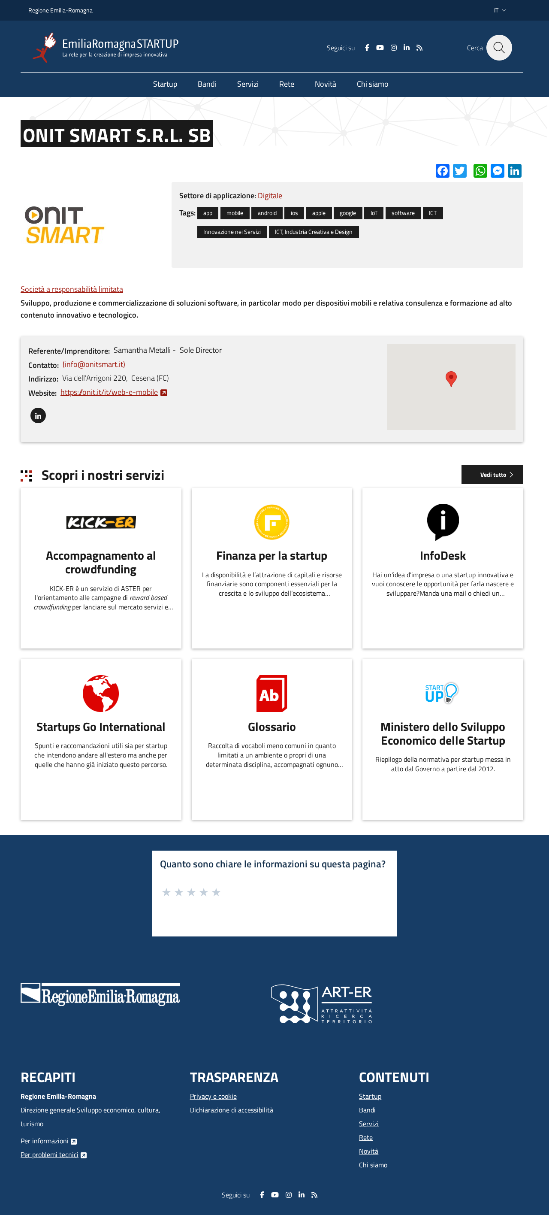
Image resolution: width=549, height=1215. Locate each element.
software (403, 213)
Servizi (369, 1123)
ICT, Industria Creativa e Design (314, 231)
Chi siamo (373, 1165)
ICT (433, 213)
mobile (234, 213)
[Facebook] (367, 47)
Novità (368, 1151)
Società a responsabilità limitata (72, 289)
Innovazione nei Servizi (232, 231)
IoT (374, 213)
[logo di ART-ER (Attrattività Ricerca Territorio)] (321, 1003)
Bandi (367, 1110)
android (267, 213)
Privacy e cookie (213, 1096)
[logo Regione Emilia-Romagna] (100, 993)
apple (319, 213)
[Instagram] (393, 47)
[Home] (109, 48)
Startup (370, 1096)
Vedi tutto (493, 474)
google (348, 213)
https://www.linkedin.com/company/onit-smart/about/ (38, 413)
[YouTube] (380, 47)
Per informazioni (45, 1141)
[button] (501, 10)
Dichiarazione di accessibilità (231, 1110)
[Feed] (419, 47)
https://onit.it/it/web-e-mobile (109, 392)
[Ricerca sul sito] (499, 48)
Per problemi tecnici (49, 1154)
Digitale (270, 195)
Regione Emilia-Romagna (60, 10)
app (207, 213)
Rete (366, 1137)
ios (294, 213)
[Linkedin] (406, 47)
